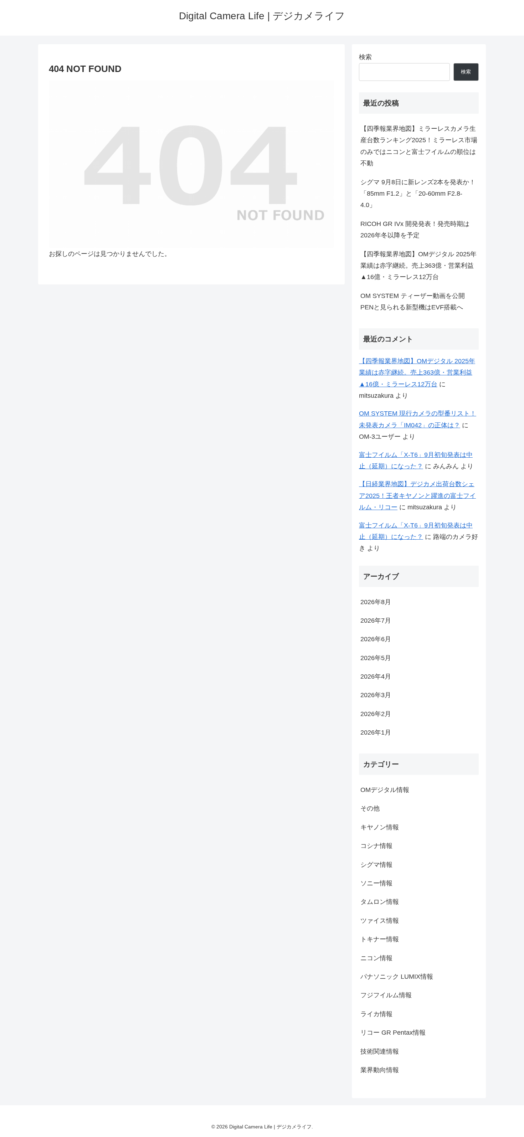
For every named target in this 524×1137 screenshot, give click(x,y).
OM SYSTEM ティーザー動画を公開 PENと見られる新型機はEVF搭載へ (412, 301)
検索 (365, 57)
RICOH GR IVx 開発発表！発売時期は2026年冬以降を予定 (414, 229)
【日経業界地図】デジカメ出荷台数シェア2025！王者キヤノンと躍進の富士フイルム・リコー (417, 495)
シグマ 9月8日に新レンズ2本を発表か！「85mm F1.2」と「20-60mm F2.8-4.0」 (418, 194)
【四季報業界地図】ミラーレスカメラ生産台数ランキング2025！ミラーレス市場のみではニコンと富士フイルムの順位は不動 (418, 146)
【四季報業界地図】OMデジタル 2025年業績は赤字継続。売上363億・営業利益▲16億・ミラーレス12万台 (418, 266)
